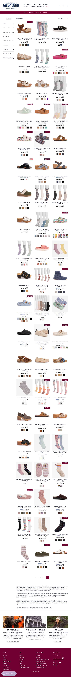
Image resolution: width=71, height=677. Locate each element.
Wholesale (5, 659)
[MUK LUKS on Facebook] (57, 662)
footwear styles (34, 593)
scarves (24, 596)
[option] (35, 12)
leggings (36, 595)
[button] (8, 18)
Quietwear (38, 657)
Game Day (25, 7)
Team (4, 23)
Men (40, 4)
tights (42, 595)
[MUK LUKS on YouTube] (60, 662)
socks (42, 596)
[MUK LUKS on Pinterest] (54, 665)
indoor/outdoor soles (44, 601)
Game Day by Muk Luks (41, 665)
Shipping (5, 663)
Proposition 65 (6, 667)
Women (34, 4)
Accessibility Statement (25, 667)
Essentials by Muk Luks (41, 663)
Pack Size (6, 45)
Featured (45, 4)
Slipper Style (7, 28)
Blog (4, 657)
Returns (21, 661)
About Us (5, 655)
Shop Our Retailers (7, 661)
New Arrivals (27, 4)
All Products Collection (51, 586)
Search (21, 655)
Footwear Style (8, 32)
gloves (17, 596)
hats (63, 595)
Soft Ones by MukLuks (41, 667)
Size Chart (22, 659)
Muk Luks (38, 655)
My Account (22, 665)
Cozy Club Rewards (7, 669)
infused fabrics (57, 601)
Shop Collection (13, 641)
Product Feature (8, 40)
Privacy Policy (6, 665)
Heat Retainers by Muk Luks (42, 659)
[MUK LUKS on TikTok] (57, 665)
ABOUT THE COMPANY (35, 639)
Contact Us (22, 657)
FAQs (21, 663)
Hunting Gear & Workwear (37, 7)
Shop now (58, 641)
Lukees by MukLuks (40, 661)
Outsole (5, 49)
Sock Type (6, 36)
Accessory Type (7, 53)
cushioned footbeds (34, 601)
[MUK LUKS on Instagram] (54, 662)
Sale (47, 7)
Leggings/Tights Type (8, 58)
